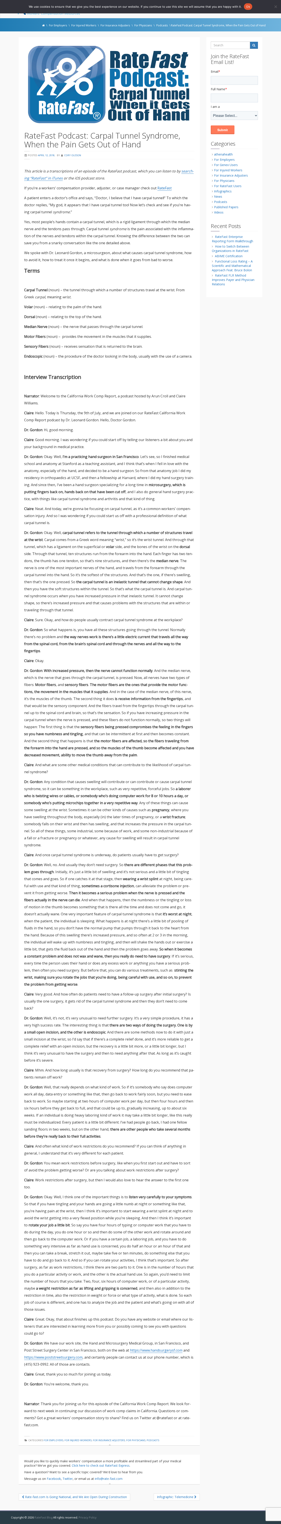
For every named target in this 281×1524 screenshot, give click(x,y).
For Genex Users (226, 165)
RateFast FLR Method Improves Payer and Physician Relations (233, 279)
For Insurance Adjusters (109, 1440)
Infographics (223, 191)
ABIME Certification (229, 256)
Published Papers (226, 207)
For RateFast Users (227, 186)
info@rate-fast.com (108, 1479)
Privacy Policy (88, 1517)
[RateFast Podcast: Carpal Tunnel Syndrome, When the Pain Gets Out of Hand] (109, 84)
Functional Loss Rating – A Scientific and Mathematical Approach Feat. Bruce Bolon (232, 265)
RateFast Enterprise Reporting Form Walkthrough (232, 239)
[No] (275, 6)
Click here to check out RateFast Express (101, 1465)
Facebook (54, 1479)
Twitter (68, 1479)
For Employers (53, 1440)
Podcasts (153, 1440)
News (218, 196)
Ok (248, 6)
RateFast (164, 188)
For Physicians (135, 1440)
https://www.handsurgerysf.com (156, 1350)
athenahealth (223, 154)
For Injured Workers (78, 1440)
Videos (218, 212)
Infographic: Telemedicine (175, 1497)
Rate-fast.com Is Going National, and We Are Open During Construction (75, 1497)
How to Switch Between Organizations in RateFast (230, 248)
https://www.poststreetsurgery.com (53, 1357)
